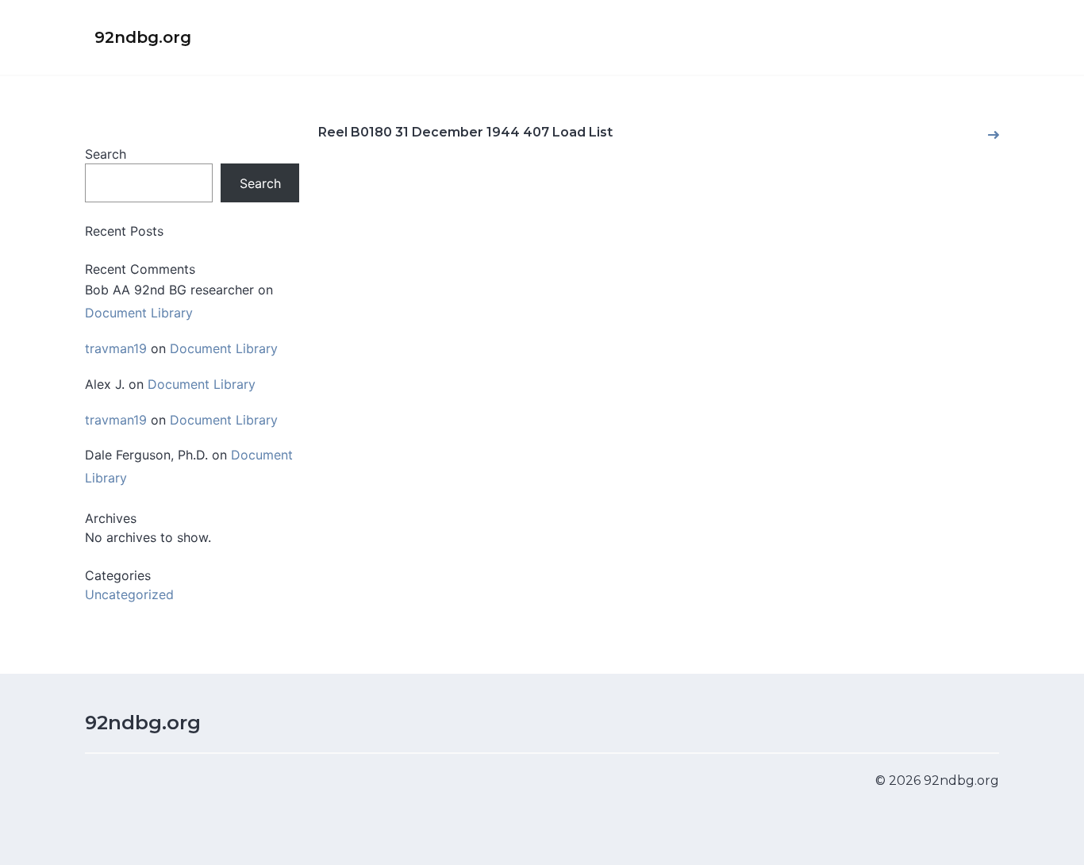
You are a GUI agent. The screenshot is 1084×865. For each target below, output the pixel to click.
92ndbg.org (143, 722)
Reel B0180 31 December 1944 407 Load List (465, 132)
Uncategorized (129, 594)
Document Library (139, 313)
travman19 (116, 348)
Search (105, 154)
